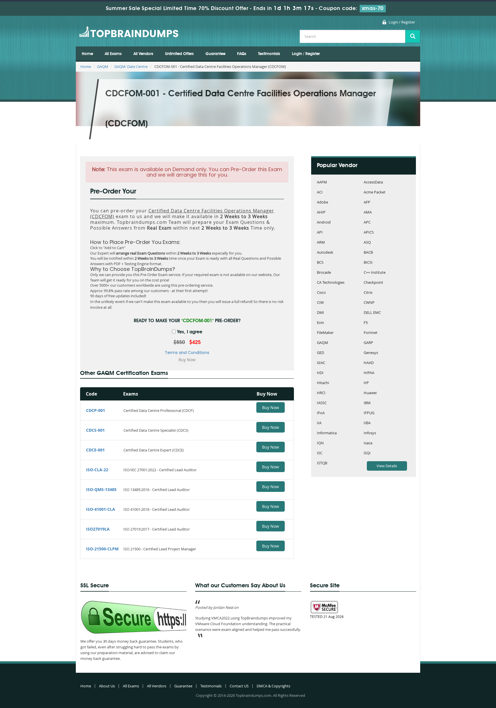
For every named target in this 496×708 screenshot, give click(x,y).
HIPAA (369, 373)
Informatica (327, 433)
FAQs (241, 54)
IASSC (322, 403)
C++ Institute (374, 273)
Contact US (239, 686)
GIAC (321, 363)
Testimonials (269, 54)
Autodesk (325, 253)
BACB (368, 253)
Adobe (322, 202)
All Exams (113, 54)
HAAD (369, 363)
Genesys (371, 353)
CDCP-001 (95, 410)
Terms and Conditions (187, 352)
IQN (320, 443)
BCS (320, 263)
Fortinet (370, 333)
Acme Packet (374, 192)
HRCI (321, 393)
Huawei (370, 393)
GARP (368, 343)
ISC (319, 453)
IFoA (321, 413)
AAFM (322, 182)
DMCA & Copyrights (273, 686)
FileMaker (325, 333)
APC (367, 222)
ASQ (367, 242)
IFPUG (369, 413)
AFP (367, 202)
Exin (320, 323)
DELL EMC (372, 313)
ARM (321, 242)
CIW (320, 303)
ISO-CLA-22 (97, 469)
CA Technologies (330, 283)
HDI (320, 373)
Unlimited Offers (179, 54)
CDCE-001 (95, 450)
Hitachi (323, 383)
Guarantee (215, 54)
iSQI (367, 453)
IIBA (367, 423)
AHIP (321, 212)
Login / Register (402, 22)
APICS (369, 232)
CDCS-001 (95, 430)
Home (87, 54)
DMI (320, 313)
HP (366, 383)
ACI (320, 192)
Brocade (324, 273)
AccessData (373, 182)
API (320, 232)
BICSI (368, 263)
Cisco (321, 293)
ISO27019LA (98, 529)
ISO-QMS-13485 (101, 489)
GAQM (102, 66)
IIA (319, 423)
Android (324, 222)
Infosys (370, 433)
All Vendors (143, 54)
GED (320, 353)
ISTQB (322, 463)
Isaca (368, 443)
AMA (368, 212)
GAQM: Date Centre (131, 66)
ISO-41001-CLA (100, 509)
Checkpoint (373, 283)
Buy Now (270, 407)
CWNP (369, 303)
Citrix (368, 293)
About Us (107, 686)
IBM (367, 403)
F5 (366, 323)
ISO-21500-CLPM (102, 548)
